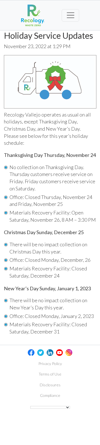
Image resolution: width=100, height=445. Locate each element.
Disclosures (50, 384)
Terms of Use (50, 374)
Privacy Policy (50, 363)
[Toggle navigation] (70, 15)
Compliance (50, 395)
